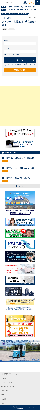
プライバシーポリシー (7, 382)
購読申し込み (31, 3)
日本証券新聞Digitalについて (9, 374)
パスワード (7, 48)
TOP (2, 13)
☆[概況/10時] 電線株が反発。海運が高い (17, 178)
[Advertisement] (20, 106)
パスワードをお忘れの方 (12, 54)
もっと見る (19, 186)
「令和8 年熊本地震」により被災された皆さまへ (22, 7)
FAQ (2, 395)
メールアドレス (8, 40)
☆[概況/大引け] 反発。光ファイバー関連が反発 (19, 158)
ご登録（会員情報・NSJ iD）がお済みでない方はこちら (19, 64)
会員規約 (3, 378)
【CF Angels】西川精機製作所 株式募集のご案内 (22, 9)
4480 (4, 29)
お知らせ (3, 403)
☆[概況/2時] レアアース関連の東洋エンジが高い (19, 168)
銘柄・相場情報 (7, 18)
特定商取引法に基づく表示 (8, 386)
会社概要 (3, 399)
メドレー (11, 29)
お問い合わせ (4, 390)
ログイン (25, 3)
